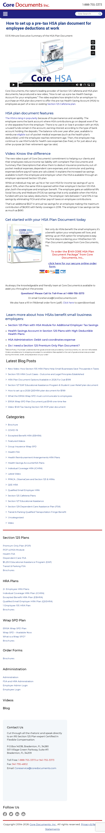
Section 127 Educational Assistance (26, 501)
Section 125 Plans (16, 538)
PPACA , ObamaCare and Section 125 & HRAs (31, 479)
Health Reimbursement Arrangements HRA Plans (34, 457)
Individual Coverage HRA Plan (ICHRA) (23, 593)
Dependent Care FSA (14, 558)
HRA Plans (10, 581)
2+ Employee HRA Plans (16, 589)
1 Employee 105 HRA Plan (17, 605)
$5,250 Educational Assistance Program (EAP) (27, 562)
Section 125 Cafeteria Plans (22, 495)
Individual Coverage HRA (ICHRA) (25, 468)
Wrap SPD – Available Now (17, 632)
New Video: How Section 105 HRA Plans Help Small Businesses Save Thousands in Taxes (53, 368)
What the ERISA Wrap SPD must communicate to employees (40, 396)
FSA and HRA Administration (18, 681)
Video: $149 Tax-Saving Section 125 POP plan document (36, 407)
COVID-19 (13, 430)
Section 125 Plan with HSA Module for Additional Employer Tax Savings (53, 325)
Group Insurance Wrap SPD (22, 446)
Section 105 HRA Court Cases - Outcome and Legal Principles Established (46, 374)
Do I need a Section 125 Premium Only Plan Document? (44, 345)
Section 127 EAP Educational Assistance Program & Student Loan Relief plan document (53, 385)
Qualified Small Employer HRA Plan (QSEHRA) (28, 601)
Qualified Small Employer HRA (24, 490)
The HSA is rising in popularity (21, 118)
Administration (14, 669)
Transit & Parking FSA (14, 566)
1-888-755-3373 (92, 4)
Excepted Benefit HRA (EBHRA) (24, 435)
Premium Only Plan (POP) (17, 545)
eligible (21, 134)
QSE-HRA (13, 484)
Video (11, 523)
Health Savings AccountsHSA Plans (26, 463)
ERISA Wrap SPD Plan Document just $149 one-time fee (37, 401)
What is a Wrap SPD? (14, 636)
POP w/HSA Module (13, 550)
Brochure (13, 424)
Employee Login (12, 689)
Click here (68, 302)
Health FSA (14, 452)
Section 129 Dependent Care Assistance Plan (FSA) (34, 506)
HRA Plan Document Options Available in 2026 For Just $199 (39, 379)
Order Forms (12, 650)
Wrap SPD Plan (14, 620)
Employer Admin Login (15, 685)
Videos (8, 700)
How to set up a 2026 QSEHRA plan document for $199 (36, 390)
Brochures (8, 570)
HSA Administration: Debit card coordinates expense (41, 339)
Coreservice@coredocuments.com (35, 768)
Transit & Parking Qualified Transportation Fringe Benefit (37, 512)
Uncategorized (16, 517)
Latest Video (14, 474)
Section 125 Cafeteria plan (61, 104)
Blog (6, 708)
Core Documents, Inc (43, 824)
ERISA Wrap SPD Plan (14, 628)
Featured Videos (16, 441)
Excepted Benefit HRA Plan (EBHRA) (23, 597)
